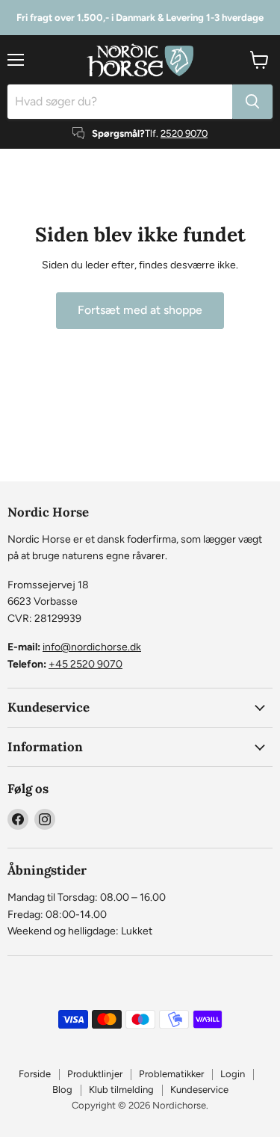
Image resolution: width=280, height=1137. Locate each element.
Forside (35, 1073)
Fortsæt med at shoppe (140, 310)
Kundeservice (199, 1089)
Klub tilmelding (121, 1089)
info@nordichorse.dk (92, 647)
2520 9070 (184, 133)
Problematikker (171, 1073)
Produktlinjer (94, 1073)
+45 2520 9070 (85, 664)
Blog (62, 1089)
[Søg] (252, 101)
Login (232, 1073)
